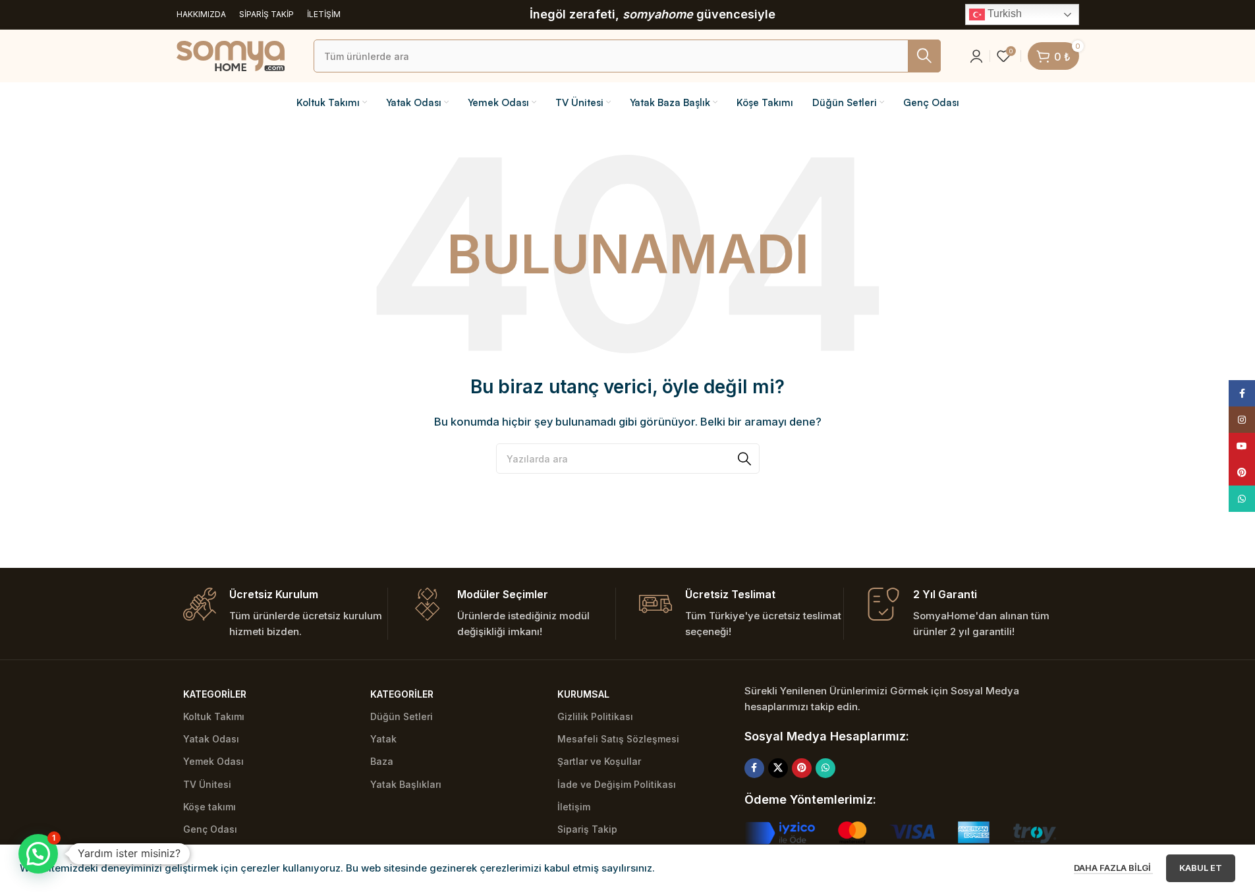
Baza (381, 761)
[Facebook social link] (754, 768)
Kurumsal (583, 694)
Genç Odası (210, 829)
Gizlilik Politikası (595, 716)
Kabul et (1200, 867)
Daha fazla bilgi (1113, 867)
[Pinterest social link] (802, 768)
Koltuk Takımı (213, 716)
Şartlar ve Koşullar (599, 761)
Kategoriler (214, 694)
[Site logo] (231, 55)
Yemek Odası (213, 761)
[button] (38, 854)
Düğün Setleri (401, 716)
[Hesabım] (976, 56)
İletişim (573, 806)
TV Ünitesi (207, 784)
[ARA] (924, 56)
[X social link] (778, 768)
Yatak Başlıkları (405, 784)
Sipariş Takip (587, 829)
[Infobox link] (285, 614)
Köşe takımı (209, 806)
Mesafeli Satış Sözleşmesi (618, 738)
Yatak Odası (211, 738)
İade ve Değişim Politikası (616, 784)
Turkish (1003, 13)
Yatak (383, 738)
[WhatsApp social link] (825, 768)
